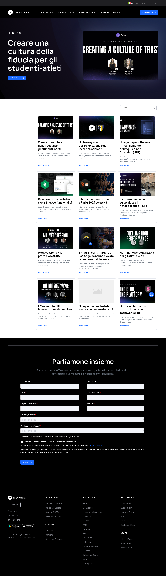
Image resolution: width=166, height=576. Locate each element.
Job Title (90, 403)
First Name (25, 381)
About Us (49, 530)
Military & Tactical (53, 516)
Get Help (155, 3)
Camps (86, 520)
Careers (49, 535)
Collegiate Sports (53, 508)
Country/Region (27, 415)
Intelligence (88, 563)
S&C (85, 533)
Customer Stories (87, 12)
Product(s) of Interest (30, 426)
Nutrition (87, 529)
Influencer (87, 542)
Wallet (86, 559)
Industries (45, 12)
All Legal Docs (127, 539)
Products (61, 12)
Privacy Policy (96, 445)
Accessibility (126, 547)
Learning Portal (127, 512)
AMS (85, 525)
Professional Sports (54, 503)
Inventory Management (93, 512)
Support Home (127, 508)
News (123, 520)
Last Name (91, 381)
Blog (72, 12)
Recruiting (87, 538)
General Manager (90, 546)
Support (117, 12)
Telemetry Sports (91, 555)
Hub (85, 503)
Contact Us (13, 515)
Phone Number (93, 392)
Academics (88, 516)
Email (22, 392)
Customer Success (54, 539)
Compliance (88, 508)
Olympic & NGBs (52, 512)
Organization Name (28, 403)
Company (104, 12)
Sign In (144, 3)
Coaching (87, 550)
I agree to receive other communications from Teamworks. (51, 442)
